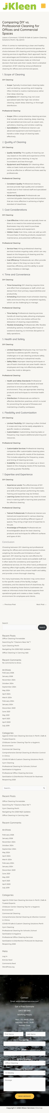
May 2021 (5, 715)
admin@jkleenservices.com (27, 1001)
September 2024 (9, 687)
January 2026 (7, 676)
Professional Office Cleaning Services (17, 773)
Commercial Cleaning (11, 749)
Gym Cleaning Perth (10, 646)
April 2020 (6, 722)
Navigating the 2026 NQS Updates (16, 649)
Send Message (24, 1096)
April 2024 (6, 694)
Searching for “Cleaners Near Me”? (16, 642)
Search (5, 623)
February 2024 (8, 701)
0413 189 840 (24, 1010)
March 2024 (7, 697)
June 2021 (6, 711)
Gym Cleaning (8, 763)
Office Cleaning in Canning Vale (15, 653)
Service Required (24, 1059)
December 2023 (8, 708)
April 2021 (6, 718)
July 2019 (5, 726)
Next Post (41, 604)
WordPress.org (8, 967)
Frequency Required (24, 1069)
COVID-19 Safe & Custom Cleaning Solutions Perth (22, 759)
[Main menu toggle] (43, 6)
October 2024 (7, 683)
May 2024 (6, 690)
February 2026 (8, 673)
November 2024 (8, 680)
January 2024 (7, 704)
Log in (4, 956)
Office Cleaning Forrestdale (13, 638)
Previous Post (9, 604)
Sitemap (39, 1108)
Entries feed (7, 960)
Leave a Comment (9, 37)
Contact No (24, 1040)
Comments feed (9, 963)
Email (24, 1050)
